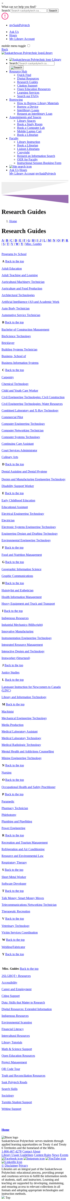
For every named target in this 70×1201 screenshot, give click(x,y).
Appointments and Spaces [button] (25, 117)
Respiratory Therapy (14, 862)
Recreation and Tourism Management (25, 842)
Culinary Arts (10, 457)
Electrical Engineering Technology (23, 513)
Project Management (14, 1062)
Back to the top (14, 261)
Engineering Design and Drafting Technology (30, 533)
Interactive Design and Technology (23, 651)
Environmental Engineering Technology (26, 540)
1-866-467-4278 (12, 1151)
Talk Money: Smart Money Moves (23, 898)
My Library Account (22, 38)
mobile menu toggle (14, 46)
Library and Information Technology (24, 697)
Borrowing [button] (16, 99)
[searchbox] (29, 11)
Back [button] (5, 49)
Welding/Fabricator (13, 947)
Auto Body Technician (16, 308)
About (36, 1151)
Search (6, 10)
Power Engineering (13, 828)
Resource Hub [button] (18, 71)
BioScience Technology (16, 336)
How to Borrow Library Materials (38, 103)
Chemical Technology (15, 384)
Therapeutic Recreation (16, 911)
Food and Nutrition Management (22, 554)
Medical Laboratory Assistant (20, 731)
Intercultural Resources (16, 1035)
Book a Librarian (27, 134)
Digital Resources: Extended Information (27, 1009)
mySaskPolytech (19, 25)
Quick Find (24, 75)
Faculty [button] (13, 138)
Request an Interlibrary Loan (34, 113)
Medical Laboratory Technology (21, 738)
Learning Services (28, 92)
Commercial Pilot (12, 417)
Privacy (23, 1165)
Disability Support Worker (18, 486)
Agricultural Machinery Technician (23, 281)
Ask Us (14, 31)
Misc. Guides (33, 244)
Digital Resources (28, 78)
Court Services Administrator (19, 450)
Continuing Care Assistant (18, 443)
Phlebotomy (9, 814)
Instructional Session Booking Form (39, 163)
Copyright (23, 152)
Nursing (6, 772)
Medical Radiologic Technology (21, 744)
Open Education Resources (34, 89)
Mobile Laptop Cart (29, 131)
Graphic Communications (17, 576)
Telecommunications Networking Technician (29, 904)
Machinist (8, 711)
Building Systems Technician (19, 349)
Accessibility (9, 982)
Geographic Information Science (21, 569)
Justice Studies (10, 672)
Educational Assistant (15, 507)
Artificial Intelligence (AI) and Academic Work (30, 301)
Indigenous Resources (15, 618)
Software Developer (14, 883)
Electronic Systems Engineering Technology (29, 527)
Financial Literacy (13, 1029)
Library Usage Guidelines (17, 1155)
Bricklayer (8, 342)
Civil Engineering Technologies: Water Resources (32, 403)
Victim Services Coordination (20, 932)
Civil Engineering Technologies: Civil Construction (33, 397)
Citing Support (11, 995)
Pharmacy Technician (15, 808)
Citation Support (27, 85)
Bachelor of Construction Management (25, 329)
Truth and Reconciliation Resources (23, 1075)
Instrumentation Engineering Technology (27, 638)
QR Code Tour (11, 1069)
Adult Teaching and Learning (20, 275)
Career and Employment (17, 989)
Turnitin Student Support (17, 1102)
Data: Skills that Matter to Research (23, 1002)
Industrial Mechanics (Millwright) (22, 624)
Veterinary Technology (16, 925)
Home (13, 221)
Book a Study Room (29, 124)
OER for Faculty (27, 159)
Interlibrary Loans (28, 110)
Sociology (8, 1095)
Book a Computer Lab (31, 127)
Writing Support (11, 1108)
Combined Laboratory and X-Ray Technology (30, 410)
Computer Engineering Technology (23, 423)
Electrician (8, 520)
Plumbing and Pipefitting (17, 821)
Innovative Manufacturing (17, 631)
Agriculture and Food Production (22, 288)
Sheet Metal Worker (14, 877)
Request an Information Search (36, 156)
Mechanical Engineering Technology (24, 718)
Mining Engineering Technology (22, 758)
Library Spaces (26, 120)
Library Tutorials (12, 1042)
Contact (27, 1151)
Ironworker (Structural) (16, 658)
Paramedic (8, 801)
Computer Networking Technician (23, 430)
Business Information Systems (20, 362)
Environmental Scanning (17, 1022)
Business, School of (14, 356)
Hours (13, 35)
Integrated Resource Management (22, 644)
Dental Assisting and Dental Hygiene (24, 471)
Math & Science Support (17, 1049)
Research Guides (27, 82)
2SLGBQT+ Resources (16, 976)
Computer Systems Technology (21, 437)
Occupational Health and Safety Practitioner (28, 787)
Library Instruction (28, 142)
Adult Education (12, 268)
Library (48, 53)
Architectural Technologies (18, 295)
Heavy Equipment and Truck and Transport (28, 603)
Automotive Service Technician (21, 315)
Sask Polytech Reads (14, 1082)
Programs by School (14, 254)
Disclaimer (11, 1165)
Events (64, 1155)
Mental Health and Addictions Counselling (28, 751)
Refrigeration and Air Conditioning (23, 849)
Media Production (13, 725)
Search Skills (10, 1089)
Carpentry (8, 377)
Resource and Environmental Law (23, 855)
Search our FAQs (27, 96)
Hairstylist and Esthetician (17, 590)
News (55, 1155)
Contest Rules (42, 1155)
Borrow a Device (27, 106)
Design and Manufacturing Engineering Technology (34, 479)
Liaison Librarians (28, 149)
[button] (20, 166)
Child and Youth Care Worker (20, 390)
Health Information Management (22, 597)
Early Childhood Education (18, 500)
